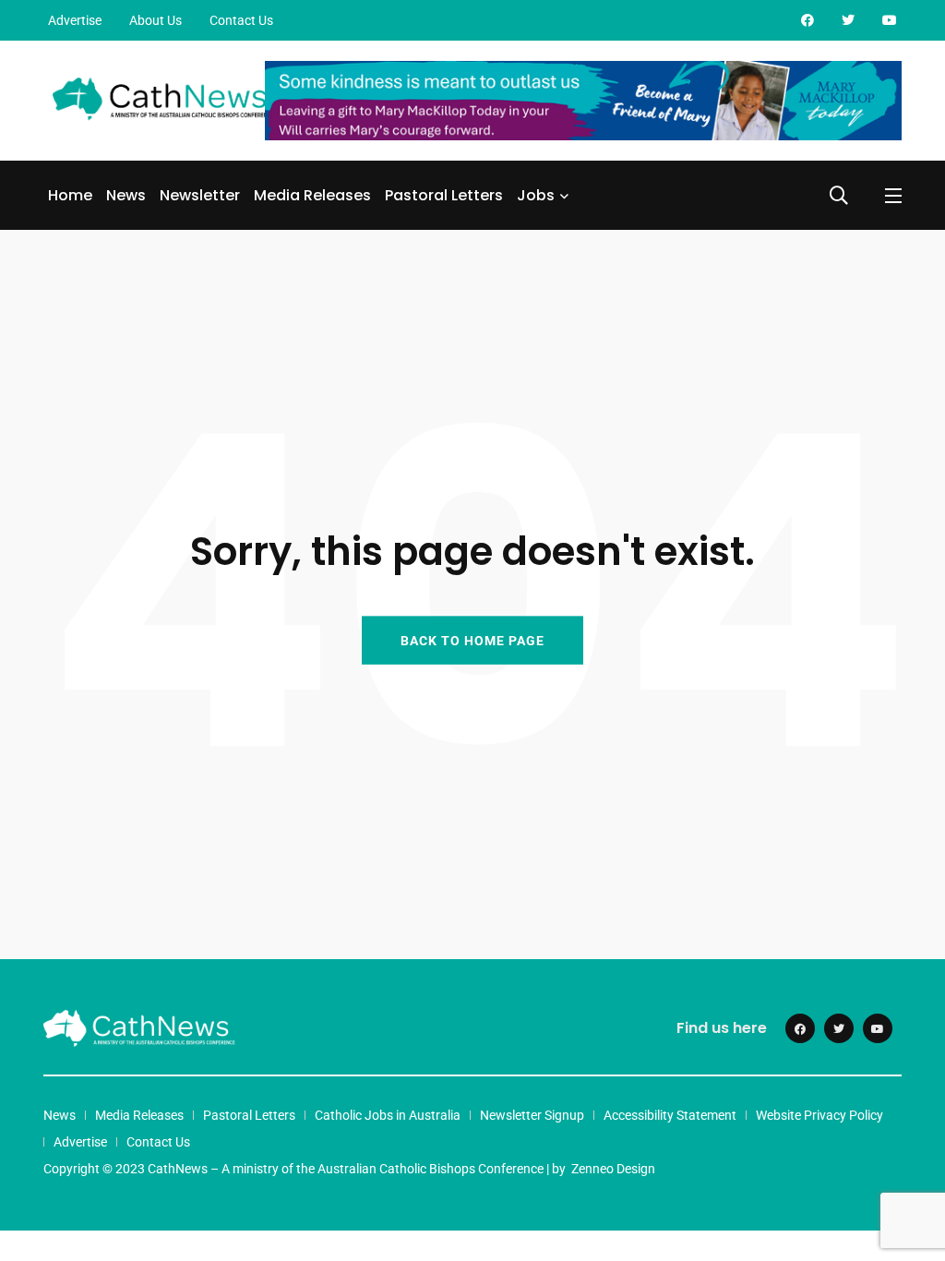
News (126, 195)
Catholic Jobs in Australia (388, 1115)
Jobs (536, 195)
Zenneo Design (613, 1168)
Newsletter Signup (532, 1115)
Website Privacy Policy (819, 1115)
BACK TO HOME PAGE (472, 639)
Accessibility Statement (670, 1115)
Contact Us (241, 20)
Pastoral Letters (444, 195)
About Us (155, 20)
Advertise (75, 20)
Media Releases (312, 195)
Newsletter (200, 195)
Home (70, 195)
